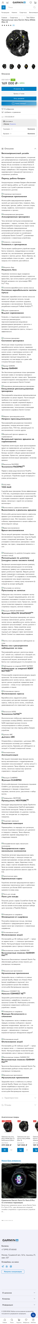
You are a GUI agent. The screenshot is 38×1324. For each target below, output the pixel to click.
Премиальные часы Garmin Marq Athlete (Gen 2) (23, 1138)
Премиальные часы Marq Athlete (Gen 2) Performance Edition (8, 1138)
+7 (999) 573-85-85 (9, 1249)
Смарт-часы (23, 12)
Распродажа (5, 12)
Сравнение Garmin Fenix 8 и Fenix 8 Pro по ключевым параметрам (18, 1201)
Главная (4, 17)
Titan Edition (30, 17)
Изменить (13, 124)
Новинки (14, 12)
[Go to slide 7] (10, 1220)
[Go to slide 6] (9, 1220)
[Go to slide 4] (6, 1220)
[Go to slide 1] (2, 1220)
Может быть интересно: (11, 1160)
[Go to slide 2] (3, 1220)
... (22, 18)
